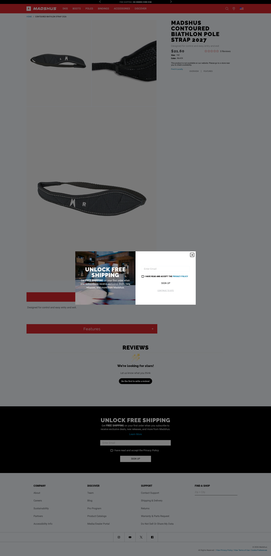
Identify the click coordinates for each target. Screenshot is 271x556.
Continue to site (165, 290)
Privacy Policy (180, 276)
